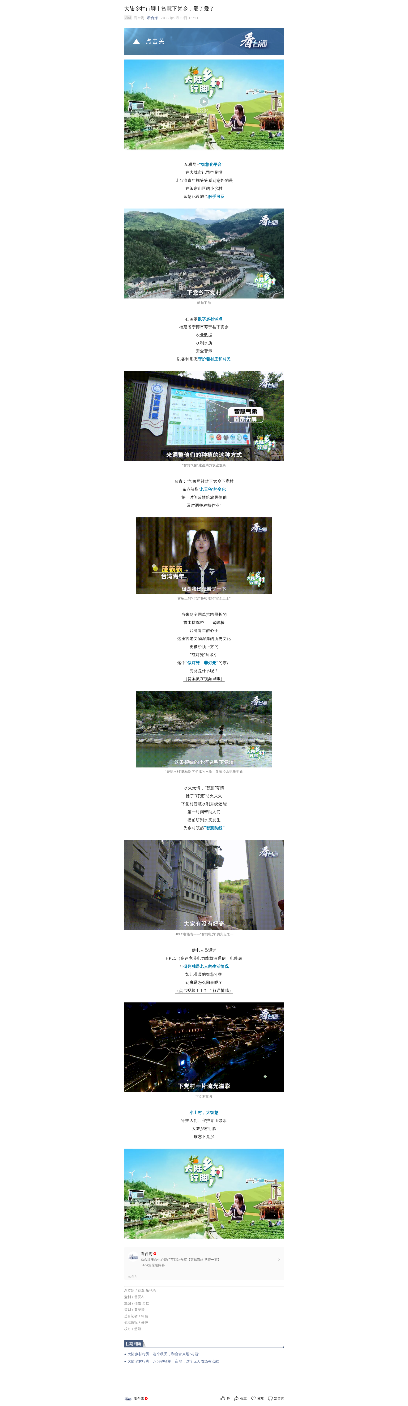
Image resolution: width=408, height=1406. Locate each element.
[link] (141, 1398)
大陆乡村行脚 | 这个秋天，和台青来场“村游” (164, 1354)
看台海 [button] (152, 17)
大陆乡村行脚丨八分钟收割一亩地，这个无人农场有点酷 (173, 1361)
